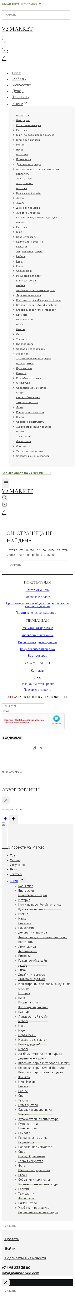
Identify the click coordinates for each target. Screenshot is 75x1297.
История (21, 130)
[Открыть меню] (5, 483)
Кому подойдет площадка (37, 649)
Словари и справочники (30, 348)
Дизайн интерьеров (28, 207)
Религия (21, 431)
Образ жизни (24, 270)
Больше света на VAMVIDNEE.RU (21, 3)
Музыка (20, 144)
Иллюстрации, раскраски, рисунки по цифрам (39, 220)
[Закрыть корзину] (6, 800)
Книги (14, 881)
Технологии (23, 436)
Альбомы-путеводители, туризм (35, 290)
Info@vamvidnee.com (20, 1273)
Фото (19, 407)
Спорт (20, 392)
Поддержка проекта (37, 690)
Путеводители (25, 343)
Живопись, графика (28, 212)
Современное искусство (31, 387)
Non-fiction (23, 115)
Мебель (20, 256)
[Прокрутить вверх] (5, 820)
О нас (37, 677)
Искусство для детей (29, 275)
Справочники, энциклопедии (33, 455)
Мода (19, 261)
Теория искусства (27, 402)
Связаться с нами (38, 590)
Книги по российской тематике (35, 134)
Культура (21, 246)
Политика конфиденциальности (37, 613)
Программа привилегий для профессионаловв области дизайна (37, 605)
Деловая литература (28, 164)
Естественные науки (28, 125)
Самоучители (24, 446)
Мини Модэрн (24, 319)
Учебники (22, 353)
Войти (10, 1249)
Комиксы (21, 314)
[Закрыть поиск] (6, 1282)
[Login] (36, 59)
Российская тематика (29, 378)
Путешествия (24, 368)
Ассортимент (24, 183)
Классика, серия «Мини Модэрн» (36, 309)
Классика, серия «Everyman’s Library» (38, 300)
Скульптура (23, 382)
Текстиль (21, 339)
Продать (11, 1239)
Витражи (21, 188)
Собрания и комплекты (30, 421)
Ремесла (21, 373)
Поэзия (20, 324)
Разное (20, 329)
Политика (22, 154)
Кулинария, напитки (28, 139)
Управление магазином (38, 635)
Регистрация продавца (37, 628)
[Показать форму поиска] (4, 498)
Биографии (23, 120)
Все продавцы (37, 655)
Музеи (19, 266)
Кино (19, 231)
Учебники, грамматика (29, 451)
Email (5, 711)
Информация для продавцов (37, 642)
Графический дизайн (28, 193)
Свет (19, 334)
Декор (20, 198)
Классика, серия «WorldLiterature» (36, 305)
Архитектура (24, 178)
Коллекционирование (29, 241)
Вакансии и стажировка (37, 684)
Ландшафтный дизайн (29, 251)
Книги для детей (26, 280)
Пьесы (20, 417)
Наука (19, 149)
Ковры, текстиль (26, 236)
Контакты (37, 670)
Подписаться (12, 737)
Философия (23, 441)
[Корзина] (4, 505)
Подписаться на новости (25, 1258)
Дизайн (20, 203)
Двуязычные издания (28, 295)
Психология (23, 159)
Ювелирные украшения (30, 412)
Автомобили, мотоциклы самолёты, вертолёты (38, 171)
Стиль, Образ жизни (28, 397)
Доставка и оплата (37, 597)
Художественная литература (33, 358)
